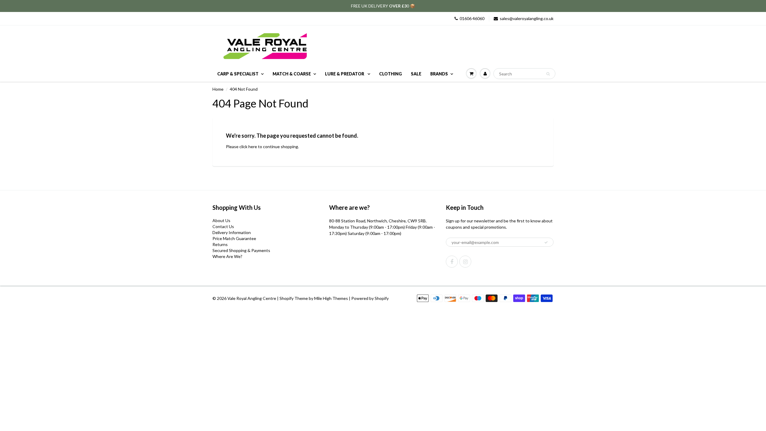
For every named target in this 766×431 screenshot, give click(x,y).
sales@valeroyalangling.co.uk (527, 18)
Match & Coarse (292, 73)
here (252, 146)
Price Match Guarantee (234, 238)
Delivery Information (231, 232)
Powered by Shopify (370, 298)
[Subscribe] (546, 242)
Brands (439, 73)
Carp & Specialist (238, 73)
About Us (221, 220)
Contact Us (223, 226)
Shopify (286, 298)
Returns (220, 244)
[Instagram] (465, 262)
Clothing (390, 73)
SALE (416, 73)
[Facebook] (452, 262)
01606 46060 (472, 18)
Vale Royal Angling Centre (251, 298)
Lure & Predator (345, 73)
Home (218, 89)
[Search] (548, 74)
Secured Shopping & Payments (241, 250)
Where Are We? (227, 256)
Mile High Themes (331, 298)
